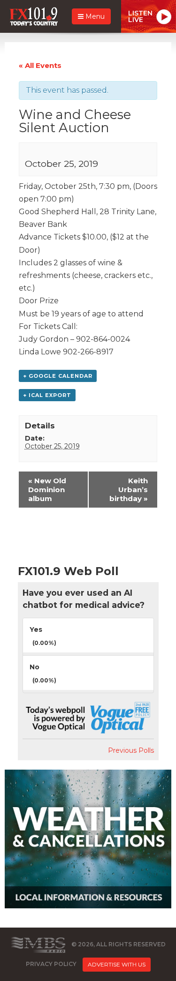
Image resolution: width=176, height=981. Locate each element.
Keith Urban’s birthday (128, 489)
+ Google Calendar (57, 376)
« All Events (40, 65)
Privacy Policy (51, 963)
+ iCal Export (47, 395)
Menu (94, 16)
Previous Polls (131, 750)
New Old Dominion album (47, 489)
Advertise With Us (116, 964)
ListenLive (140, 16)
